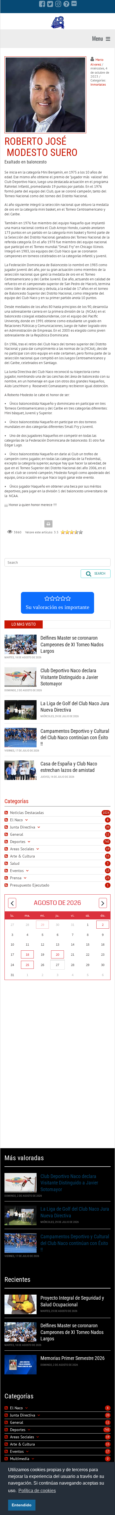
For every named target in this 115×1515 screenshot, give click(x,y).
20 (107, 827)
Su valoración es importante (57, 607)
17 (107, 1451)
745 (106, 842)
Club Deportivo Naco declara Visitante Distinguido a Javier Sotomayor (69, 677)
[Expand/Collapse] (26, 820)
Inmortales (98, 84)
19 (107, 849)
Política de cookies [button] (37, 1490)
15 (107, 856)
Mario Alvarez (96, 61)
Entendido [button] (22, 1505)
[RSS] (6, 812)
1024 (106, 813)
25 (27, 964)
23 (107, 878)
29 (42, 924)
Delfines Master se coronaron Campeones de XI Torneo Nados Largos (72, 644)
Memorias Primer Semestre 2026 (72, 1358)
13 (107, 871)
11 (107, 834)
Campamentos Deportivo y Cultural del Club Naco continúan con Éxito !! (74, 737)
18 (27, 954)
